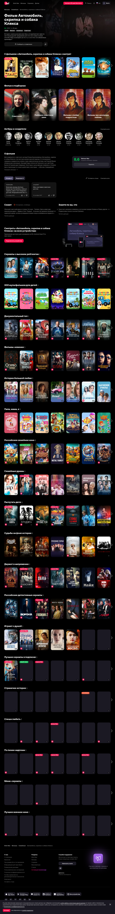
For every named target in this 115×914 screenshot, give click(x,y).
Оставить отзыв (9, 881)
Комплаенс (7, 879)
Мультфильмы (35, 865)
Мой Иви (34, 857)
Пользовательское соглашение (14, 870)
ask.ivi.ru (61, 873)
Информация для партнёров (13, 865)
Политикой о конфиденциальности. (14, 906)
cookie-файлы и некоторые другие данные (72, 903)
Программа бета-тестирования (14, 862)
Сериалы (34, 862)
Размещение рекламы (11, 867)
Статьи (33, 867)
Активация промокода (38, 870)
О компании (8, 857)
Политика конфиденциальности (14, 872)
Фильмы (34, 859)
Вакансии (7, 859)
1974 (8, 28)
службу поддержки (27, 910)
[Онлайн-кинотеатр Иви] (7, 3)
